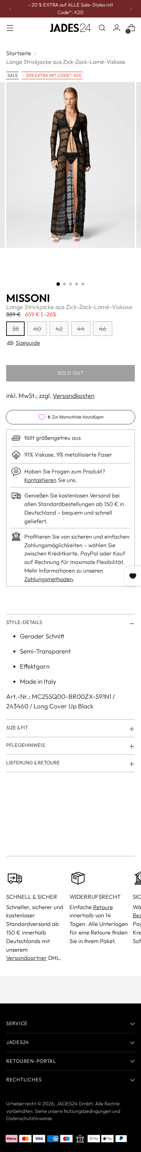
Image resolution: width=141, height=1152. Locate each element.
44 (81, 329)
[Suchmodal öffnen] (102, 28)
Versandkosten (73, 395)
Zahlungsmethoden (48, 579)
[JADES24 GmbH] (70, 28)
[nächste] (130, 8)
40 (37, 329)
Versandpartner (26, 957)
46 (102, 329)
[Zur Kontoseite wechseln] (117, 28)
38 (15, 329)
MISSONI (28, 298)
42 (59, 329)
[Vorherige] (10, 8)
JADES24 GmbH (74, 1104)
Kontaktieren (40, 479)
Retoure (103, 906)
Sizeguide (28, 342)
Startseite (18, 53)
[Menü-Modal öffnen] (10, 28)
